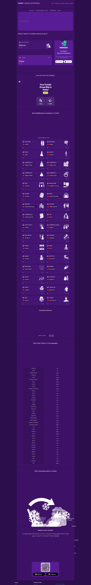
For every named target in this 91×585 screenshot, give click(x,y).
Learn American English (60, 584)
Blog (60, 3)
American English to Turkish (42, 10)
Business (67, 3)
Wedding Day (53, 10)
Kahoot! (63, 3)
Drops (53, 3)
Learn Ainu (36, 584)
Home (32, 10)
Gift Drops (71, 3)
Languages (57, 3)
